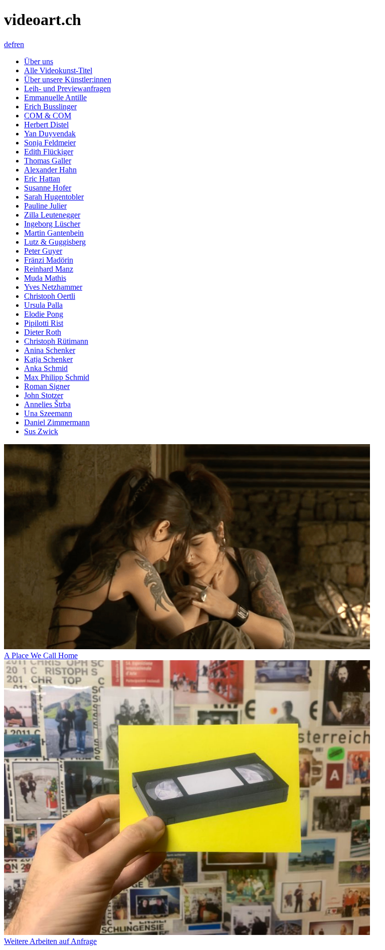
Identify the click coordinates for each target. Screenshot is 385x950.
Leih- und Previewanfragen (67, 88)
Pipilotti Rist (43, 323)
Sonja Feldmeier (50, 142)
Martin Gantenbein (54, 233)
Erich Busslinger (50, 106)
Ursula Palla (43, 305)
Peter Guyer (43, 251)
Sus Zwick (41, 431)
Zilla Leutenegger (52, 215)
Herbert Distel (46, 124)
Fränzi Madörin (48, 260)
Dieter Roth (42, 332)
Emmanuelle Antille (55, 97)
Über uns (38, 61)
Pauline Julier (45, 206)
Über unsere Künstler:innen (67, 79)
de (8, 44)
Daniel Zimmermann (57, 422)
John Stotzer (43, 395)
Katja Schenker (48, 359)
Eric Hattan (42, 178)
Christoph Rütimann (56, 341)
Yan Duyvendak (50, 133)
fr (14, 44)
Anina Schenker (49, 350)
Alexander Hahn (50, 169)
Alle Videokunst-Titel (58, 70)
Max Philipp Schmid (56, 377)
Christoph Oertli (49, 296)
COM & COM (47, 115)
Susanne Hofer (47, 187)
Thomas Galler (47, 160)
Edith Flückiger (48, 151)
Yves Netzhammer (53, 287)
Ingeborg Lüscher (52, 224)
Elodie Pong (43, 314)
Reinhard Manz (48, 269)
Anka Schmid (46, 368)
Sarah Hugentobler (54, 197)
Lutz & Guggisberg (55, 242)
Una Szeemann (48, 413)
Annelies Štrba (47, 404)
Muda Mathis (45, 278)
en (20, 44)
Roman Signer (47, 386)
